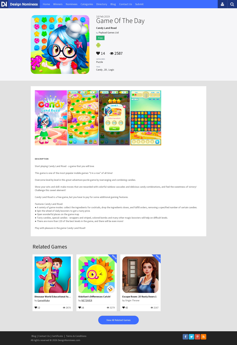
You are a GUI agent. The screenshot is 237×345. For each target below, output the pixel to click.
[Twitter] (191, 337)
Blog (113, 4)
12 (38, 307)
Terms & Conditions (76, 336)
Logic (111, 69)
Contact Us (125, 4)
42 (126, 307)
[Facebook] (185, 337)
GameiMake (43, 300)
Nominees (71, 4)
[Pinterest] (197, 337)
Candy (99, 69)
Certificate (57, 336)
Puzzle (99, 62)
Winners (57, 4)
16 (82, 307)
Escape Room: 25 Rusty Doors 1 (139, 296)
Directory (101, 4)
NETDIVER (86, 300)
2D (105, 69)
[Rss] (203, 337)
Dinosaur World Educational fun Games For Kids (61, 296)
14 (102, 52)
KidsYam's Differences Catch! (94, 296)
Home (46, 4)
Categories (87, 4)
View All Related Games (118, 320)
